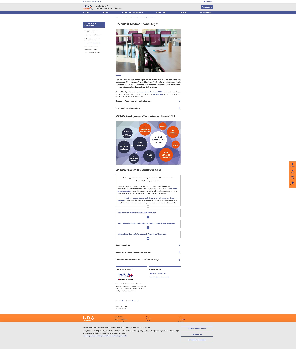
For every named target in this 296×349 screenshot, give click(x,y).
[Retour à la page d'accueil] (88, 7)
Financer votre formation (91, 49)
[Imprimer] (122, 301)
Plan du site (149, 318)
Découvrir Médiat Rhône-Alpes (93, 43)
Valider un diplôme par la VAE (92, 52)
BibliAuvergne (158, 94)
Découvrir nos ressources (91, 46)
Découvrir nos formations (158, 273)
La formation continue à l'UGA (159, 277)
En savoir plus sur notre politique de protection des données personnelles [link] (105, 336)
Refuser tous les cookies (197, 340)
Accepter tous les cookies (197, 328)
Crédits (148, 320)
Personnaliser (197, 334)
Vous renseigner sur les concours (93, 35)
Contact (148, 317)
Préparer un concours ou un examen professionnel (92, 39)
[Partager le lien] (138, 301)
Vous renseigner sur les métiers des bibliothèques (93, 31)
